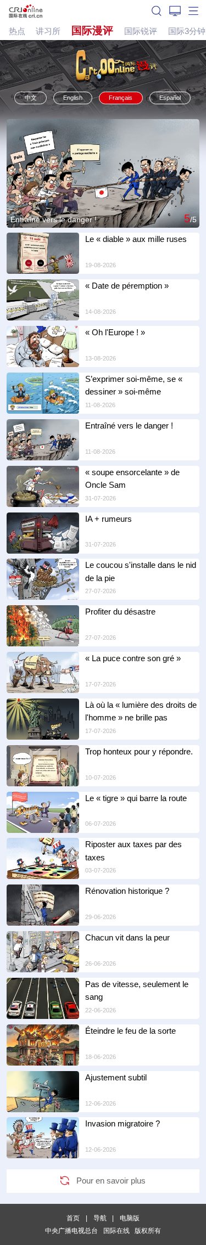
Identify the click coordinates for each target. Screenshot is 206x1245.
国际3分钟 (186, 31)
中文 (31, 97)
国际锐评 (140, 31)
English (72, 97)
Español (170, 97)
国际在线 (26, 10)
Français (120, 97)
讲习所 (48, 31)
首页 (73, 1217)
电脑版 (130, 1217)
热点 (17, 31)
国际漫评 (92, 30)
